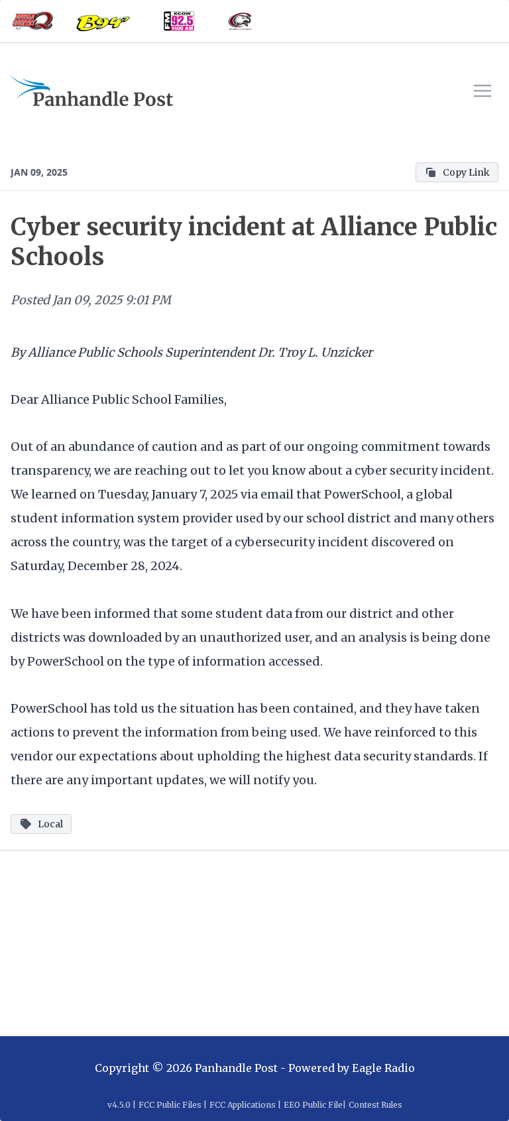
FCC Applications (242, 1105)
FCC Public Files (170, 1105)
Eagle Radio (383, 1068)
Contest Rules (375, 1105)
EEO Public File (313, 1105)
